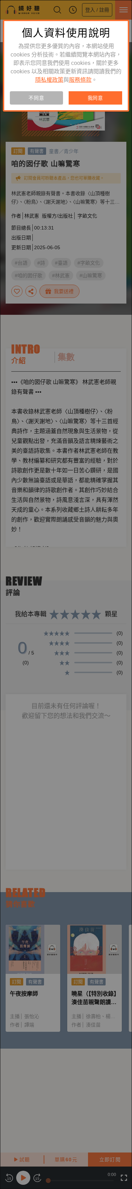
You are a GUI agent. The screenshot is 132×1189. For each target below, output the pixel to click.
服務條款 (80, 80)
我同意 (95, 98)
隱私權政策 (49, 80)
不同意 (36, 98)
